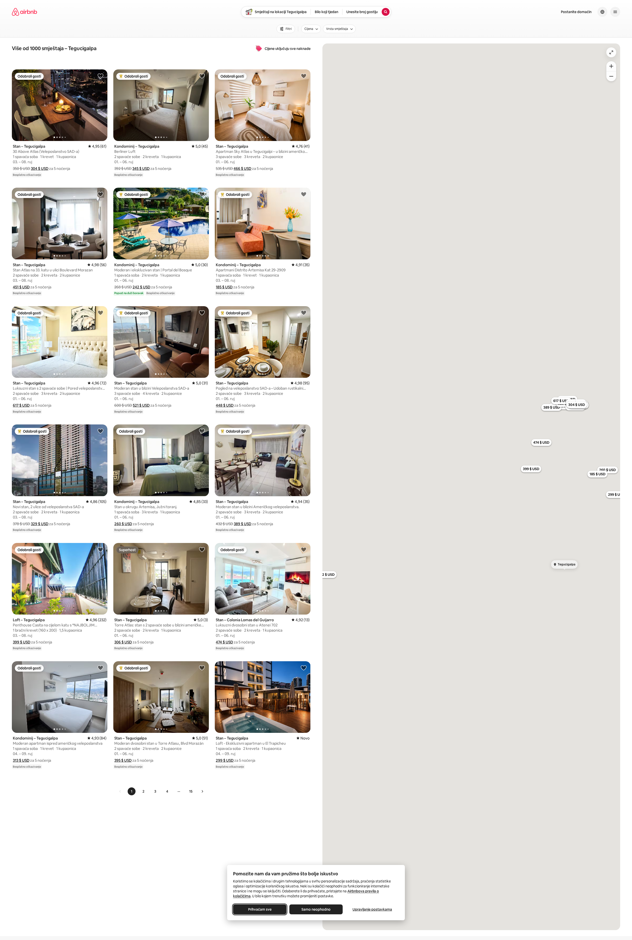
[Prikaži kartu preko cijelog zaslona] (611, 52)
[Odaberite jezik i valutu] (602, 12)
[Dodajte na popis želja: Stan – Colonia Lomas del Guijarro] (304, 549)
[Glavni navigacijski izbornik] (615, 12)
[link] (120, 791)
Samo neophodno (316, 909)
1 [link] (131, 791)
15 (191, 791)
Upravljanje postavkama (372, 909)
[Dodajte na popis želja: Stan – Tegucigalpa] (100, 76)
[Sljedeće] (202, 791)
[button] (39, 168)
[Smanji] (611, 76)
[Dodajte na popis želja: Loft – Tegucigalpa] (100, 549)
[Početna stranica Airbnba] (24, 12)
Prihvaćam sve (260, 909)
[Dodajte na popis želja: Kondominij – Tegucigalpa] (202, 76)
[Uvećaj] (611, 66)
